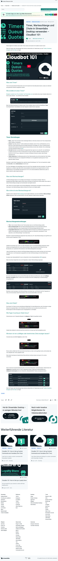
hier (22, 148)
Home (2, 5)
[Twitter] (6, 400)
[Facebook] (8, 400)
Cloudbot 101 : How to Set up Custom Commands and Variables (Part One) (12, 452)
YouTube (15, 50)
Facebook (49, 48)
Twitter (45, 48)
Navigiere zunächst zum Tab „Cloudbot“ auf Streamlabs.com (19, 94)
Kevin (11, 487)
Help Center (7, 5)
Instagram (8, 50)
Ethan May (11, 460)
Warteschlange (21, 193)
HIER (41, 257)
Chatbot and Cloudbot (16, 5)
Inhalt (41, 15)
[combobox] (12, 9)
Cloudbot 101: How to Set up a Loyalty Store (14, 480)
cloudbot (2, 393)
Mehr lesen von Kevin (37, 38)
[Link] (11, 400)
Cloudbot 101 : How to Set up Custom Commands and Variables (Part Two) (41, 452)
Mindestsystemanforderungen (46, 11)
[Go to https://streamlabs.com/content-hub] (7, 1)
